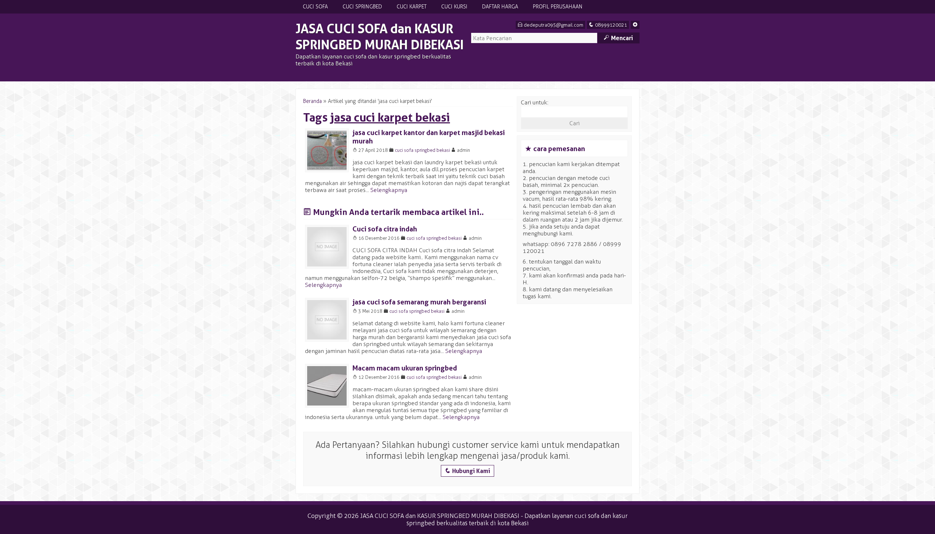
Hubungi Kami (467, 471)
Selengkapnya (388, 190)
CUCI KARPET (412, 7)
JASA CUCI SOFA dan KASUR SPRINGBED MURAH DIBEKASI (379, 37)
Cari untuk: (534, 102)
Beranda (312, 101)
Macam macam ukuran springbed (404, 368)
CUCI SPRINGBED (362, 7)
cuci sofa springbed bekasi (422, 150)
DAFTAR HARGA (500, 7)
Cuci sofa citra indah (384, 229)
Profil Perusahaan (558, 7)
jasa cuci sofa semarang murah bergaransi (419, 302)
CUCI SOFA (315, 7)
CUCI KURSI (454, 7)
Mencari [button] (618, 38)
